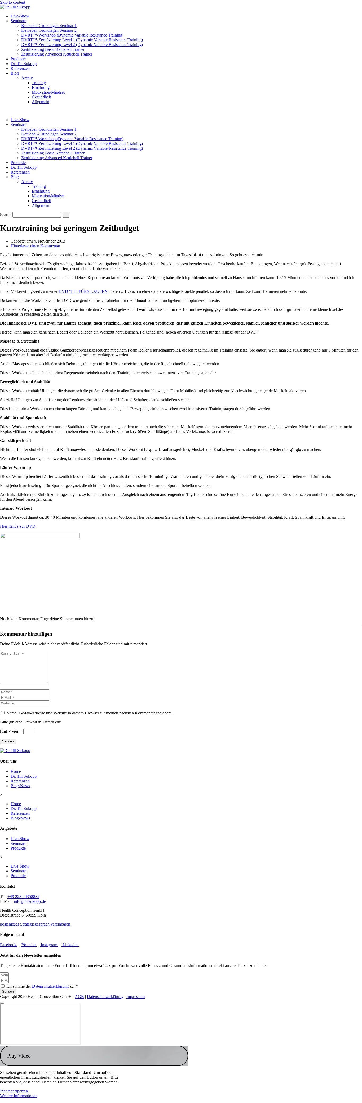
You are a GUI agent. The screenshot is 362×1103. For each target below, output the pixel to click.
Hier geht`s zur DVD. (18, 526)
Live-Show (20, 16)
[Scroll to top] (2, 1003)
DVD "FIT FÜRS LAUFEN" (84, 291)
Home (16, 771)
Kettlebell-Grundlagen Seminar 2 (49, 30)
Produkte (18, 59)
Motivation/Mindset (48, 92)
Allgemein (40, 101)
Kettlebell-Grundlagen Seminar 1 (49, 25)
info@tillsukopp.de (30, 901)
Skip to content (12, 2)
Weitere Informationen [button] (18, 1095)
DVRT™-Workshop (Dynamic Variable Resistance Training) (72, 35)
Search (5, 214)
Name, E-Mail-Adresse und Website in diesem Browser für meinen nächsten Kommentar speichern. (89, 713)
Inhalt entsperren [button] (14, 1091)
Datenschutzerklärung (50, 986)
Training (39, 82)
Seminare (18, 21)
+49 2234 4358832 (23, 896)
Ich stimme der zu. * (42, 986)
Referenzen (20, 68)
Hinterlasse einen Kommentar (35, 246)
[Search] (66, 215)
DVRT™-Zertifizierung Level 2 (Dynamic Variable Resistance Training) (82, 44)
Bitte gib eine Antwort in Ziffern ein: (30, 722)
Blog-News (20, 785)
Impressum (135, 996)
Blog (15, 73)
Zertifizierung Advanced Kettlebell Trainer (56, 54)
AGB (79, 996)
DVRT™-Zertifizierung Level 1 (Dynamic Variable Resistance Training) (82, 40)
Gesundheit (41, 97)
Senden (8, 741)
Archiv (27, 78)
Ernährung (41, 87)
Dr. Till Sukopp (24, 63)
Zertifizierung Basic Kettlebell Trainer (53, 49)
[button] (94, 1056)
